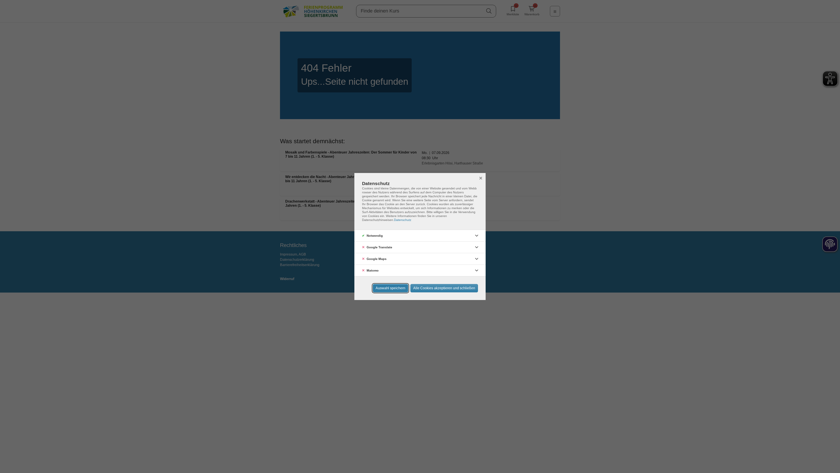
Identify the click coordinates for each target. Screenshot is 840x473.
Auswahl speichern (390, 288)
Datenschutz (402, 220)
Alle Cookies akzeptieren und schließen (444, 288)
